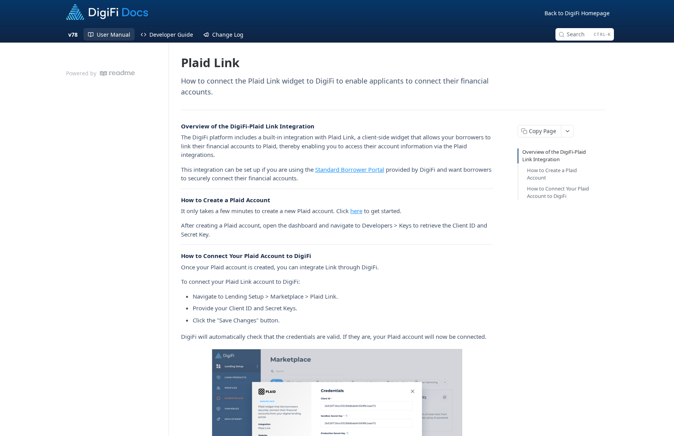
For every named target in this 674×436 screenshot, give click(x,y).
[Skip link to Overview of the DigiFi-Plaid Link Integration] (175, 126)
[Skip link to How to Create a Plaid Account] (175, 199)
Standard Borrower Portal (349, 169)
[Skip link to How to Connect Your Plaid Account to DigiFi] (175, 256)
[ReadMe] (117, 73)
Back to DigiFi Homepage (577, 13)
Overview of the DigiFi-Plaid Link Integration (554, 155)
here (356, 211)
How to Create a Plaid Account (552, 174)
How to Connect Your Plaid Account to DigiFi (558, 192)
